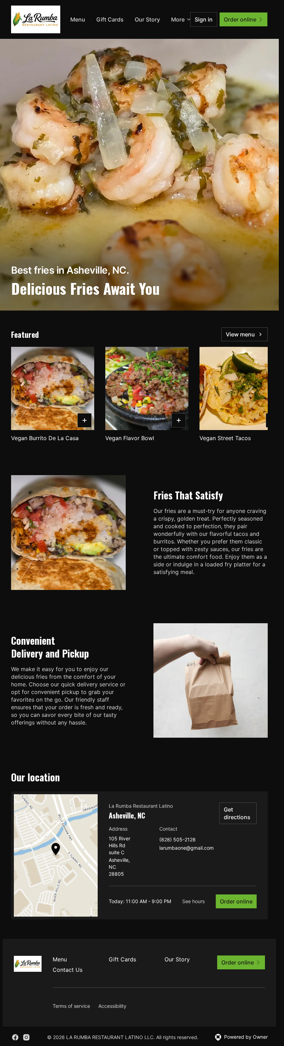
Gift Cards (138, 19)
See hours (193, 901)
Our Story (177, 959)
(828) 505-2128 (177, 840)
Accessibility (112, 1006)
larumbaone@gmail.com (186, 848)
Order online (236, 901)
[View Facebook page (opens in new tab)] (15, 1037)
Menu (106, 19)
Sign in (204, 19)
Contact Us (67, 969)
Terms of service (71, 1006)
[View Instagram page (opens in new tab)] (26, 1037)
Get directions (237, 813)
